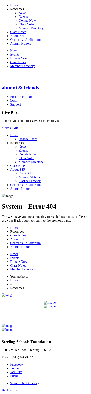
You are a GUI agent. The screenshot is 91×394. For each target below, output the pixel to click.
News (22, 13)
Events (23, 16)
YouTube (16, 372)
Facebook (16, 364)
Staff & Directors (30, 181)
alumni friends (20, 87)
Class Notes (26, 24)
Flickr (14, 376)
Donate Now (27, 20)
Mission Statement (31, 177)
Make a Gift (10, 128)
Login (14, 100)
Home (14, 5)
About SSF (17, 36)
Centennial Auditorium (25, 39)
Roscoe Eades (28, 139)
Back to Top (10, 390)
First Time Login (21, 96)
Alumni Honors (20, 43)
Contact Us (26, 173)
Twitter (15, 368)
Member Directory (31, 28)
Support (15, 104)
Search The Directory (24, 383)
